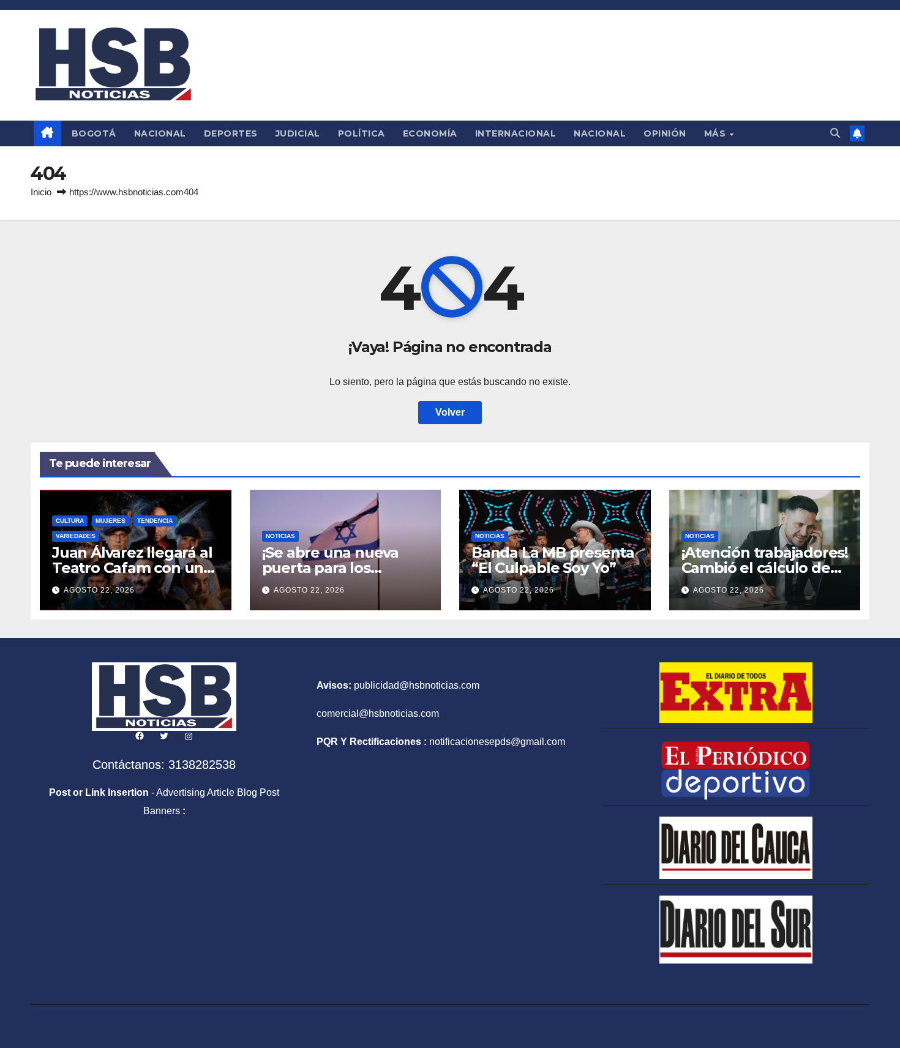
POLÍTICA (361, 133)
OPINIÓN (664, 133)
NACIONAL (160, 133)
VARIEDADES (76, 536)
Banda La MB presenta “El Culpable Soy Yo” (552, 560)
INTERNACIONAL (516, 133)
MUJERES (111, 520)
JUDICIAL (298, 133)
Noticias (280, 536)
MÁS (716, 133)
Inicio (41, 192)
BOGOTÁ (94, 133)
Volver (450, 412)
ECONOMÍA (430, 133)
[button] (835, 133)
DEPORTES (231, 133)
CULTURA (70, 520)
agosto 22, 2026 (99, 590)
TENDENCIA (155, 520)
